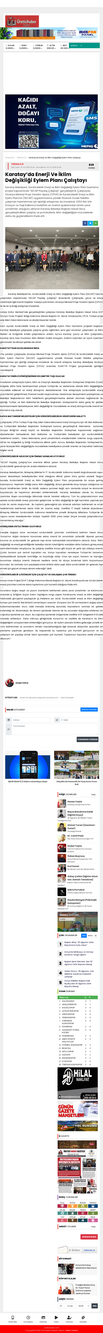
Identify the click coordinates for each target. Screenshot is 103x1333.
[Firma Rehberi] (74, 3)
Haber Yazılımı (71, 1330)
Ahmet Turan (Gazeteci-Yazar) (81, 827)
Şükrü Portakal (75, 889)
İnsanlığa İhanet (74, 831)
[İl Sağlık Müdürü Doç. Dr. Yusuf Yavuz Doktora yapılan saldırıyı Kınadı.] (66, 1288)
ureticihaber (67, 697)
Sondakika (28, 1322)
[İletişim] (68, 3)
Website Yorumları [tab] (89, 709)
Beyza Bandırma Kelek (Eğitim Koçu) (80, 813)
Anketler (83, 1322)
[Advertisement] (51, 74)
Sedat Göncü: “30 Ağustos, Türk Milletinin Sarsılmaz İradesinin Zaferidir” (76, 974)
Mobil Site (13, 1322)
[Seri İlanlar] (79, 3)
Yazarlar (69, 1322)
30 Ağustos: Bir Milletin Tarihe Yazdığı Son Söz (75, 819)
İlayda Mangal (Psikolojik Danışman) (82, 901)
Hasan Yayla (74, 801)
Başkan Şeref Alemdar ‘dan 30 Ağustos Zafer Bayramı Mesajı (75, 963)
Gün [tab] (84, 935)
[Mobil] (58, 3)
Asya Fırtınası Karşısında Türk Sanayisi (79, 860)
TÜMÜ (93, 795)
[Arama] (62, 3)
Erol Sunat (73, 866)
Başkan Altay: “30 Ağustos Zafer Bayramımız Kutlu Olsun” (77, 944)
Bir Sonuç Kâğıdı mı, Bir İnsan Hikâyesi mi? (75, 907)
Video (56, 1322)
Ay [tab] (96, 935)
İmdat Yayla (74, 845)
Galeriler (43, 1322)
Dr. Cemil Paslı (75, 835)
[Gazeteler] (84, 3)
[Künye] (89, 3)
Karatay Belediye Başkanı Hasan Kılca (39, 697)
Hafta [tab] (90, 935)
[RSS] (95, 3)
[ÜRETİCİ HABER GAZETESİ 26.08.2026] (78, 1167)
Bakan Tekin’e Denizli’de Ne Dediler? (74, 883)
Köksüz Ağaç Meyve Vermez (79, 892)
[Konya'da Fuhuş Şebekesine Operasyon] (66, 1269)
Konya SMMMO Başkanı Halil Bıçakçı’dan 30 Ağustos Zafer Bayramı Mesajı (75, 983)
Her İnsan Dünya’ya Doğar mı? (80, 838)
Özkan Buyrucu (76, 856)
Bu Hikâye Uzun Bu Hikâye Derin (80, 869)
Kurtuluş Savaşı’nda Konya (78, 804)
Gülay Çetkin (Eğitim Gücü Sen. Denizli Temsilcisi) (82, 878)
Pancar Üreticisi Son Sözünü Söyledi (79, 850)
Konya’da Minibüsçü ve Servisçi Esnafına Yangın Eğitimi (76, 954)
